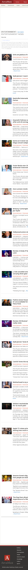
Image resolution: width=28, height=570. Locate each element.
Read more (17, 71)
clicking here (9, 48)
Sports (18, 563)
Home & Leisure (21, 557)
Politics (18, 561)
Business (3, 5)
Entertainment (11, 5)
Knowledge (19, 559)
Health (18, 5)
